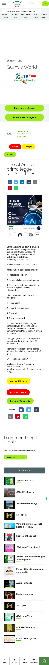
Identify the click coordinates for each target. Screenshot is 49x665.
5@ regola (21, 515)
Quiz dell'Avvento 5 (26, 627)
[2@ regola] (9, 606)
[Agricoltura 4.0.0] (9, 481)
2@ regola (21, 605)
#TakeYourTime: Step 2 (28, 547)
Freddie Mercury (24, 594)
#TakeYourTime (24, 616)
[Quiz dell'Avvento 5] (9, 628)
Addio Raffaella (24, 583)
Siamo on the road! (26, 536)
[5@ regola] (9, 516)
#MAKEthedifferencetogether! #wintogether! (30, 558)
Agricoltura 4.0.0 (24, 480)
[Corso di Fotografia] (9, 639)
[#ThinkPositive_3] (9, 493)
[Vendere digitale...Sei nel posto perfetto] (9, 526)
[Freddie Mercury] (9, 595)
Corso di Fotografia (26, 638)
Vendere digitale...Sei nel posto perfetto (29, 525)
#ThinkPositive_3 (25, 492)
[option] (24, 78)
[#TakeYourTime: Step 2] (9, 548)
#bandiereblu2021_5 (26, 503)
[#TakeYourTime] (9, 617)
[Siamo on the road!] (9, 537)
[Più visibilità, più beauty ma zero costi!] (9, 571)
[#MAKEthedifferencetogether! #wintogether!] (9, 559)
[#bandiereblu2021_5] (9, 504)
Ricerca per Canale (24, 108)
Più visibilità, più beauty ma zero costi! (30, 570)
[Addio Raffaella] (9, 584)
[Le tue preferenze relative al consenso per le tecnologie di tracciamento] (46, 498)
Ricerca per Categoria (24, 117)
